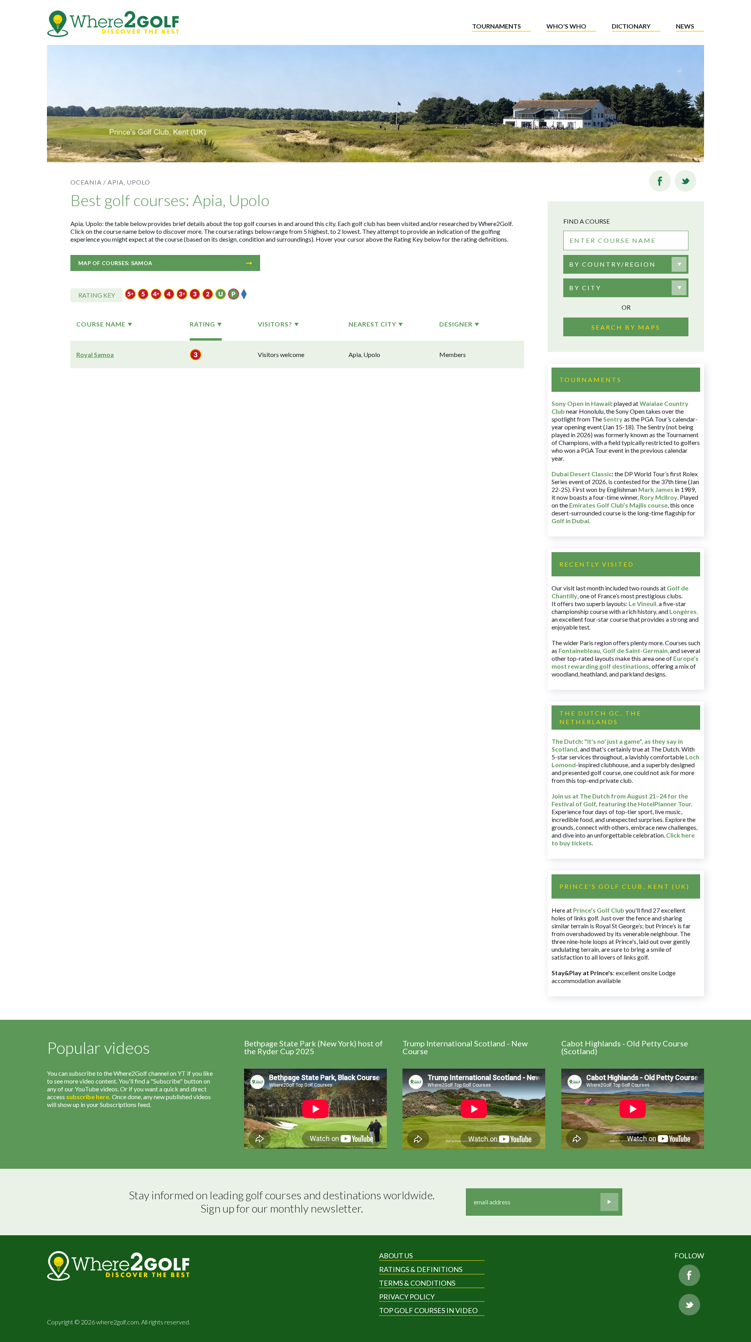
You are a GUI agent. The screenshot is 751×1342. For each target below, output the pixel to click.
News (685, 26)
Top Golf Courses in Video (428, 1310)
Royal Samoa (95, 354)
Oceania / (88, 182)
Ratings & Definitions (420, 1269)
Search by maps (625, 327)
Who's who (566, 26)
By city (585, 287)
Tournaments (496, 26)
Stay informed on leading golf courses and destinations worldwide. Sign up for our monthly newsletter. (282, 1202)
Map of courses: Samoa (115, 263)
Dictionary (631, 26)
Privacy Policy (407, 1296)
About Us (396, 1255)
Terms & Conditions (417, 1283)
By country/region (612, 264)
